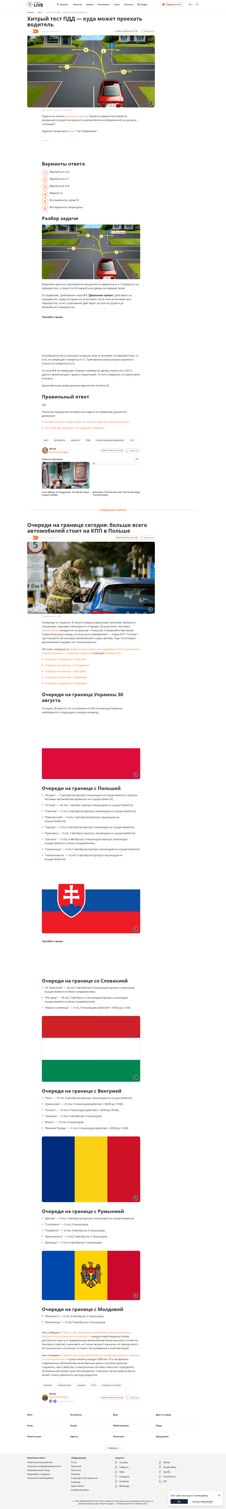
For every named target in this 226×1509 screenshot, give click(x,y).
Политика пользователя (39, 1462)
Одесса (74, 1436)
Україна (64, 4)
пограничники (64, 1385)
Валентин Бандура (59, 452)
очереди (81, 1385)
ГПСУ (93, 1385)
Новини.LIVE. (113, 653)
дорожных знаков (76, 116)
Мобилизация (121, 1425)
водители (75, 440)
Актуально (76, 1414)
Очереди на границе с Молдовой (65, 683)
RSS (165, 1481)
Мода (159, 1425)
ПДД (88, 440)
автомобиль (59, 440)
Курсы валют (77, 1485)
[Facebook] (54, 1401)
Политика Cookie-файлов (40, 1478)
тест (132, 440)
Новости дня (34, 1436)
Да (179, 1501)
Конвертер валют (80, 1489)
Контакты (76, 1470)
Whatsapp (124, 1486)
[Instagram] (50, 1401)
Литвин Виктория (58, 1397)
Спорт (117, 4)
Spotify (166, 1471)
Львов (73, 1425)
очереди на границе (111, 1385)
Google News (169, 1467)
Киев (30, 1425)
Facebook (124, 1481)
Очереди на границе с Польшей (65, 659)
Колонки (128, 4)
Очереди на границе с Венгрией (65, 671)
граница (48, 1385)
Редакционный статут (38, 1470)
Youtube (123, 1462)
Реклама (75, 1474)
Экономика (103, 4)
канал (72, 131)
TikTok (166, 1462)
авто (46, 440)
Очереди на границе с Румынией (65, 677)
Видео (144, 4)
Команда (75, 1482)
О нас (74, 1462)
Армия (89, 4)
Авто (40, 12)
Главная (30, 12)
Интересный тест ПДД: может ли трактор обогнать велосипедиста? (86, 422)
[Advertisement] (89, 148)
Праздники (162, 1436)
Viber (122, 1471)
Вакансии (76, 1466)
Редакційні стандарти (38, 1474)
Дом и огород (163, 1414)
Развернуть (113, 1448)
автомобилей (50, 630)
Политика (118, 1436)
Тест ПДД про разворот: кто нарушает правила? (74, 428)
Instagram (124, 1476)
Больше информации (203, 1501)
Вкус (115, 1414)
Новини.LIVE (68, 1332)
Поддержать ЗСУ (174, 4)
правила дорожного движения (110, 440)
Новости (77, 4)
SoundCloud (169, 1476)
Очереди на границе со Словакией (66, 665)
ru (190, 4)
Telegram (124, 1467)
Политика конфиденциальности (44, 1466)
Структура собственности (84, 1478)
